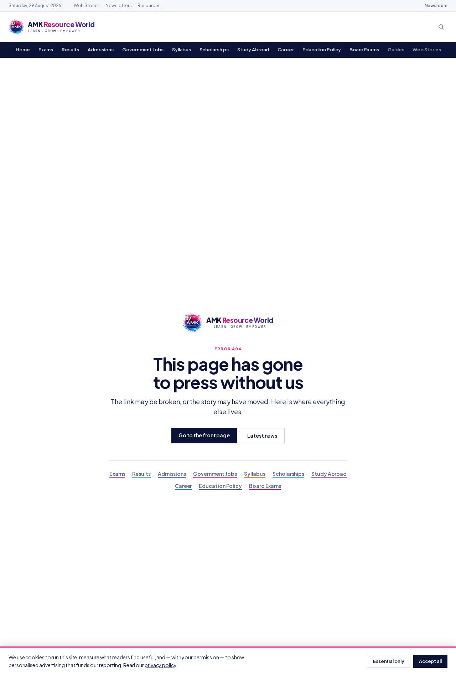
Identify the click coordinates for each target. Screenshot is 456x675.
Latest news (262, 435)
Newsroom (436, 5)
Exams (45, 49)
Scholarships (214, 49)
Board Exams (364, 49)
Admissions (101, 49)
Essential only (388, 661)
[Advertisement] (228, 111)
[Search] (441, 26)
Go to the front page (204, 435)
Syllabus (181, 49)
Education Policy (321, 49)
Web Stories (87, 5)
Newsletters (118, 5)
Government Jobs (143, 49)
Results (70, 49)
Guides (396, 49)
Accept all (430, 661)
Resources (149, 5)
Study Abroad (253, 49)
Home (23, 49)
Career (286, 49)
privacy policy (160, 665)
